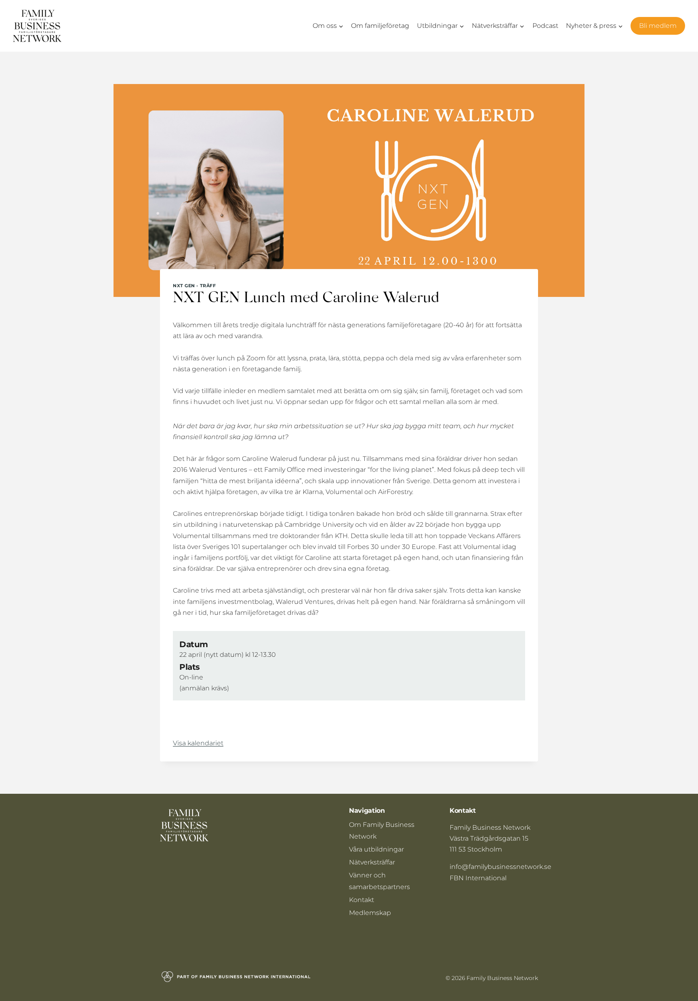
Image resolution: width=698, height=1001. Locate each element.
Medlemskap (370, 913)
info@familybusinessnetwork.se (500, 867)
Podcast (545, 25)
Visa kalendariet (198, 743)
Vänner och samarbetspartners (379, 881)
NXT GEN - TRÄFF (194, 285)
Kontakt (361, 900)
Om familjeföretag (380, 25)
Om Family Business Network (381, 830)
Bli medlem (658, 25)
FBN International (478, 878)
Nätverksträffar (372, 862)
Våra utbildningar (376, 849)
